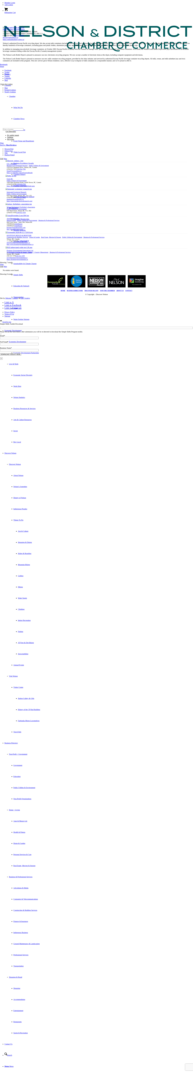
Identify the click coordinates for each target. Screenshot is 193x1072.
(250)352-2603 (21, 197)
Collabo (15, 298)
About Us (120, 290)
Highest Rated (9, 155)
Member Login (9, 3)
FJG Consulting (12, 164)
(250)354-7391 (21, 169)
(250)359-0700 (21, 184)
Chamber (12, 96)
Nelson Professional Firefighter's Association (21, 207)
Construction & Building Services (17, 237)
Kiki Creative (25, 298)
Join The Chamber (107, 290)
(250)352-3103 (21, 212)
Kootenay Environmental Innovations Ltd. (20, 250)
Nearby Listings (10, 92)
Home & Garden (34, 237)
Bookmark (3, 64)
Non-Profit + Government (18, 754)
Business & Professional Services (20, 877)
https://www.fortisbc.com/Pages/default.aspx (21, 186)
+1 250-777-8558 (23, 241)
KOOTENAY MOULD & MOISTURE (19, 235)
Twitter (6, 72)
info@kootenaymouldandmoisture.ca (18, 242)
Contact (128, 290)
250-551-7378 (20, 256)
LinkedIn (7, 78)
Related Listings (10, 90)
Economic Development (17, 342)
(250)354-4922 (18, 35)
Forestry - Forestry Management (37, 252)
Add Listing (8, 5)
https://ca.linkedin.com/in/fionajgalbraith (20, 173)
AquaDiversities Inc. (13, 219)
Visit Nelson (13, 676)
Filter (2, 143)
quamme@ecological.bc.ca (15, 199)
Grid (1, 159)
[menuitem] (98, 3)
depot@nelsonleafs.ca (10, 37)
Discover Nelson (15, 464)
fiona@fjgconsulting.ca (14, 171)
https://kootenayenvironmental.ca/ (17, 259)
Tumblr (7, 76)
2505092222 (18, 224)
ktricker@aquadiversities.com (16, 227)
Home (63, 290)
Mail (6, 80)
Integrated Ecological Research (16, 192)
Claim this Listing (6, 84)
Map (6, 88)
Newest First (8, 149)
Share (2, 66)
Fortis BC (10, 179)
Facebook (7, 70)
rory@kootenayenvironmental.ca (17, 258)
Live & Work (13, 364)
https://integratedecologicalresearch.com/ (19, 201)
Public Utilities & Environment (14, 29)
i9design (8, 298)
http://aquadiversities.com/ (15, 229)
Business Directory (75, 290)
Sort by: (8, 145)
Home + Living (14, 810)
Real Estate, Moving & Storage (51, 237)
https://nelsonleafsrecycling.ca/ (13, 39)
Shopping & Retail (15, 977)
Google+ (7, 74)
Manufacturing (11, 220)
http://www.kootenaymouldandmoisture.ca (20, 244)
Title (6, 153)
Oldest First (8, 151)
